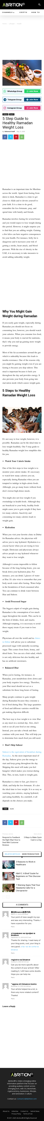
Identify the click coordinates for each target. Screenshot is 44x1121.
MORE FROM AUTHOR (30, 854)
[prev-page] (4, 896)
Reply (13, 926)
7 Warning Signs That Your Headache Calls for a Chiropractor (28, 888)
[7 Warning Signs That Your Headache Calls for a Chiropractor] (8, 888)
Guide (12, 809)
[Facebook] (4, 137)
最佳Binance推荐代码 (20, 912)
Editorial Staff (10, 131)
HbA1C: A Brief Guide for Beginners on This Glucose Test (28, 876)
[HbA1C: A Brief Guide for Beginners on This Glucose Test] (8, 876)
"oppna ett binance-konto (24, 984)
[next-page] (7, 896)
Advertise (15, 1111)
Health (19, 24)
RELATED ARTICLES (12, 854)
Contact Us (24, 1111)
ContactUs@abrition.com (27, 1099)
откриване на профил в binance (23, 934)
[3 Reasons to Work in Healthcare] (8, 864)
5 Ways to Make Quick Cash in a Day (33, 838)
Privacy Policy (16, 1114)
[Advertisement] (22, 43)
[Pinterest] (16, 137)
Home (4, 24)
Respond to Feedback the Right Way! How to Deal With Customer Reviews (11, 841)
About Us (6, 1111)
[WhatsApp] (21, 137)
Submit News (34, 1111)
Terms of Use (28, 1114)
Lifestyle (12, 24)
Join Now (33, 91)
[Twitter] (10, 137)
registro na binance (20, 960)
